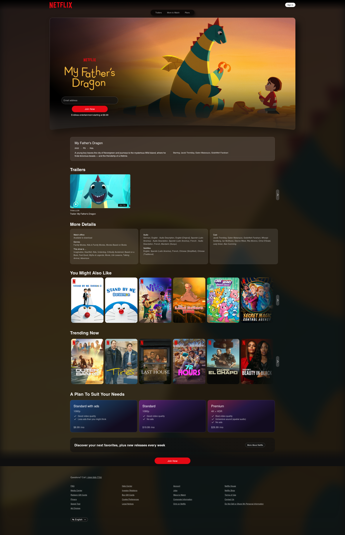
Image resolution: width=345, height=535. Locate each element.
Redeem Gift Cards (79, 495)
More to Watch (173, 12)
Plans (187, 12)
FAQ (72, 486)
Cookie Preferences (130, 499)
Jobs (175, 490)
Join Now (90, 109)
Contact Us (229, 499)
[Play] (260, 113)
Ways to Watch (179, 495)
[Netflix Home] (59, 5)
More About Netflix (255, 445)
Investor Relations (129, 490)
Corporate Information (182, 499)
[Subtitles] (281, 113)
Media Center (76, 490)
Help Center (127, 486)
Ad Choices (75, 508)
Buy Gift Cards (128, 495)
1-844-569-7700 (94, 477)
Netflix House (230, 486)
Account (176, 486)
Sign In (290, 5)
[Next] (277, 194)
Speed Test (75, 503)
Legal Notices (128, 503)
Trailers (158, 12)
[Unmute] (267, 113)
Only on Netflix (179, 503)
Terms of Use (230, 495)
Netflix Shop (230, 490)
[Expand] (274, 113)
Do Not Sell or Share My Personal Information (244, 503)
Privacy (74, 499)
